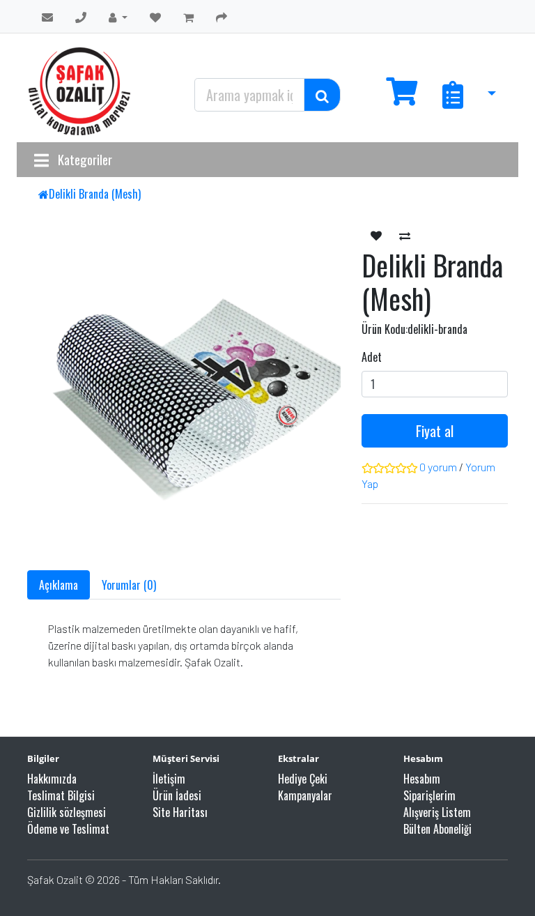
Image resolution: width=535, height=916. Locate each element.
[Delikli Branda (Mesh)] (201, 394)
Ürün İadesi (177, 795)
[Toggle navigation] (41, 159)
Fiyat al (434, 430)
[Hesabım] (118, 17)
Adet (372, 357)
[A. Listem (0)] (155, 17)
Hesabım (421, 778)
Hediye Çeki (302, 778)
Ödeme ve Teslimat (68, 828)
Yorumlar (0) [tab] (129, 585)
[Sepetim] (188, 17)
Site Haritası (180, 812)
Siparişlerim (429, 795)
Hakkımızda (52, 778)
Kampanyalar (305, 795)
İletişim (169, 778)
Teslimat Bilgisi (61, 795)
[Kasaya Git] (221, 17)
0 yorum (438, 466)
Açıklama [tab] (58, 585)
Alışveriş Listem (437, 812)
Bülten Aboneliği (437, 828)
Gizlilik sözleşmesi (66, 812)
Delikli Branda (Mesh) (95, 193)
